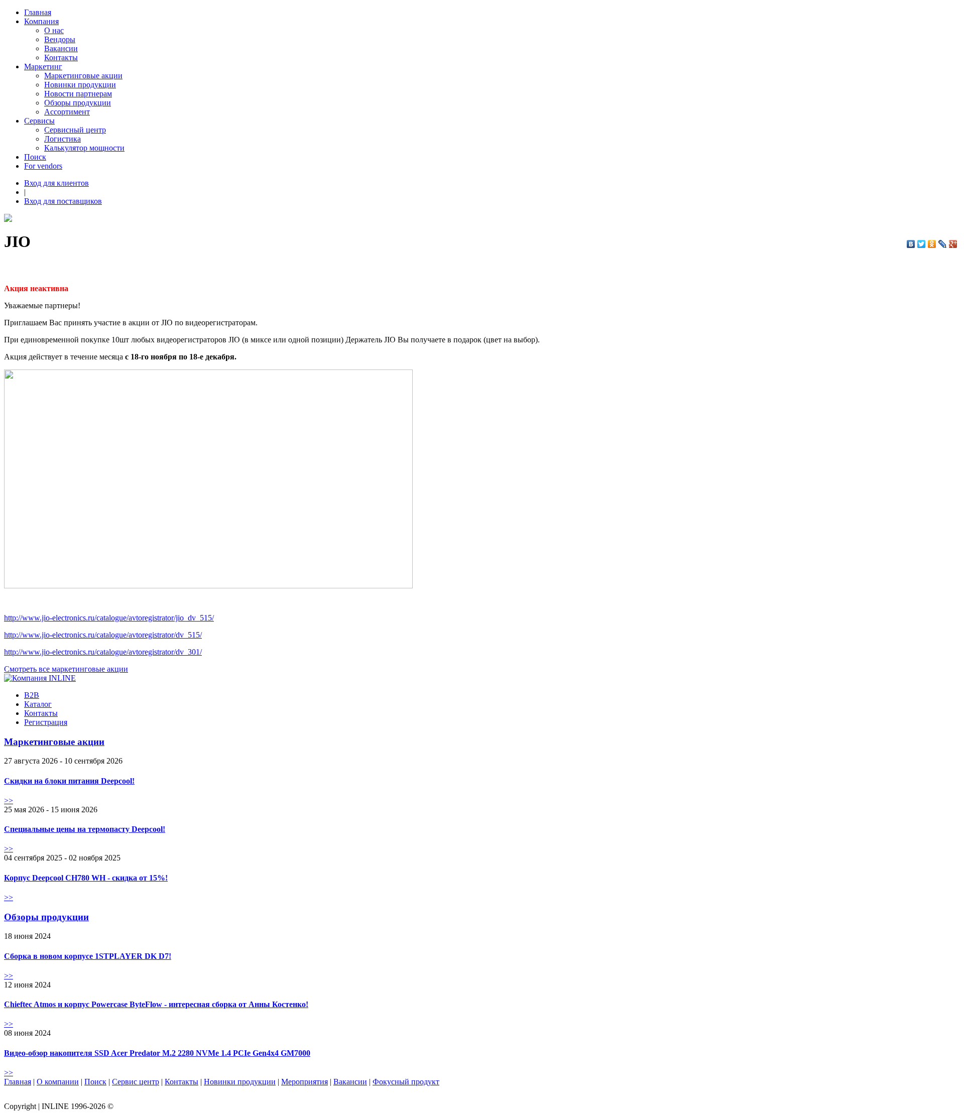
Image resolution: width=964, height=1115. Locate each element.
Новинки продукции (80, 84)
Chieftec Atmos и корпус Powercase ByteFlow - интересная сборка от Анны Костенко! (156, 1004)
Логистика (62, 139)
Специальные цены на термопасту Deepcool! (84, 829)
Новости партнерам (78, 93)
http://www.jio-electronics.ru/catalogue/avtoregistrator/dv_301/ (103, 652)
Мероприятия (304, 1081)
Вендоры (59, 39)
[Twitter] (921, 244)
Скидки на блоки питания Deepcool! (69, 781)
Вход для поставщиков (63, 201)
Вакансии (61, 48)
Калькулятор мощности (84, 148)
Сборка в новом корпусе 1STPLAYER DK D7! (87, 956)
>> (8, 800)
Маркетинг (43, 66)
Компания (41, 21)
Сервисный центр (75, 130)
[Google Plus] (953, 244)
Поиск (35, 157)
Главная (37, 12)
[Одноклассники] (932, 244)
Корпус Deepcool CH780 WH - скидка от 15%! (86, 878)
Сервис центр (135, 1081)
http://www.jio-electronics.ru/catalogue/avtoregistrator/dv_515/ (103, 635)
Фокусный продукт (406, 1081)
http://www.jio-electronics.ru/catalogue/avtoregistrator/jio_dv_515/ (109, 617)
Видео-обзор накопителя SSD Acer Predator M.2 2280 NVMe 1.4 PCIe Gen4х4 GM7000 (157, 1053)
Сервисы (39, 120)
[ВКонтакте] (911, 244)
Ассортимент (67, 111)
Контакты (61, 57)
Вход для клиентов (56, 183)
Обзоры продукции (77, 102)
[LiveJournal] (942, 244)
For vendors (43, 166)
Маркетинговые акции (83, 75)
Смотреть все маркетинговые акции (66, 669)
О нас (54, 30)
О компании (58, 1081)
